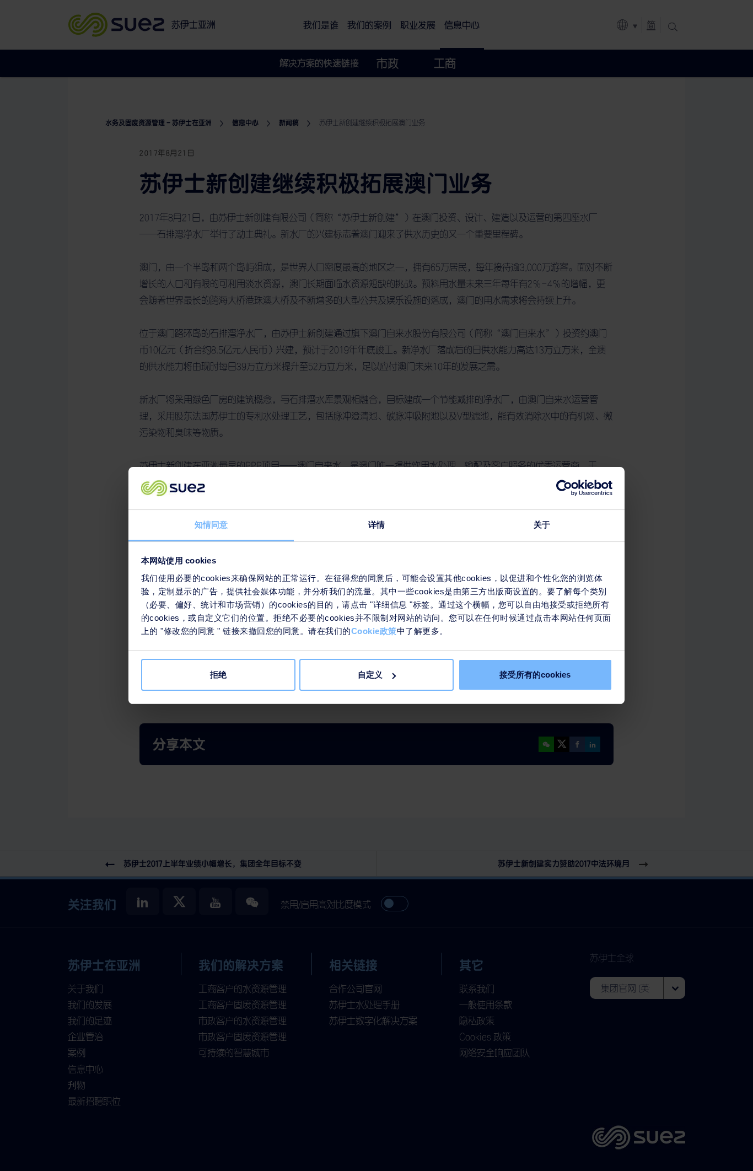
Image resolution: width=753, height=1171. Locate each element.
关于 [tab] (542, 524)
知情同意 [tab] (211, 524)
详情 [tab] (376, 524)
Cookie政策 (374, 631)
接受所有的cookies (535, 674)
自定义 (370, 674)
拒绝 (218, 674)
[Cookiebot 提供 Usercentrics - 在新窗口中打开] (564, 488)
